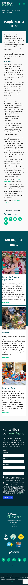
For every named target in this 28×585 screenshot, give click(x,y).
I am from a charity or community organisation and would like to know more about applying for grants (15, 478)
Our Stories (17, 10)
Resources (5, 564)
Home (3, 10)
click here (21, 493)
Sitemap (13, 564)
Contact (14, 530)
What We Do (10, 10)
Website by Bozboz (14, 581)
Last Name (5, 458)
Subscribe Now (8, 497)
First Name (5, 452)
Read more (5, 302)
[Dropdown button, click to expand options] (19, 4)
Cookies (14, 566)
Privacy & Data (21, 564)
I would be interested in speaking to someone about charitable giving (14, 483)
